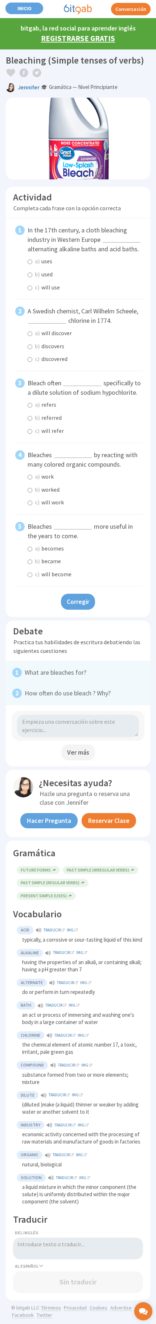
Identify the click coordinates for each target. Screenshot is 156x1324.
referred (48, 417)
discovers (49, 346)
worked (47, 489)
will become (53, 574)
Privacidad (75, 1307)
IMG (70, 930)
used (44, 274)
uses (43, 261)
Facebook (23, 1315)
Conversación (130, 9)
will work (49, 502)
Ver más (78, 752)
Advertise (121, 1307)
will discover (53, 333)
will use (47, 287)
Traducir (52, 930)
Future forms (36, 870)
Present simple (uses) (44, 895)
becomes (49, 548)
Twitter (44, 1315)
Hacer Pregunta (49, 820)
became (48, 561)
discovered (51, 358)
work (44, 476)
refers (45, 404)
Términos (51, 1307)
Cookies (98, 1307)
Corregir (78, 601)
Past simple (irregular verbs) (98, 870)
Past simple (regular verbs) (50, 882)
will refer (49, 430)
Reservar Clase (109, 820)
